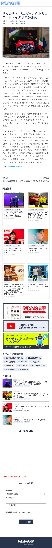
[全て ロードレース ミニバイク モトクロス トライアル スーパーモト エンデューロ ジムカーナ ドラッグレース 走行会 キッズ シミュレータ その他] (26, 501)
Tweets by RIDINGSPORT (14, 477)
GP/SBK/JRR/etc (15, 167)
